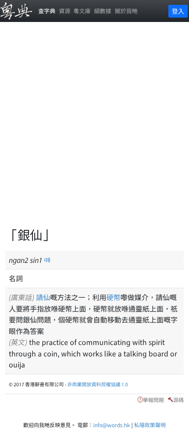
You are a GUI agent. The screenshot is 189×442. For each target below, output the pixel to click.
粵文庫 (82, 11)
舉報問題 (153, 399)
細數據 (102, 11)
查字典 (46, 11)
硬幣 (113, 297)
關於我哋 (126, 11)
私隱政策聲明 (150, 424)
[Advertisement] (94, 129)
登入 (178, 11)
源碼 (178, 399)
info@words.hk (111, 424)
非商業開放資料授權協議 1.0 (97, 384)
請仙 (43, 297)
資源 (64, 11)
